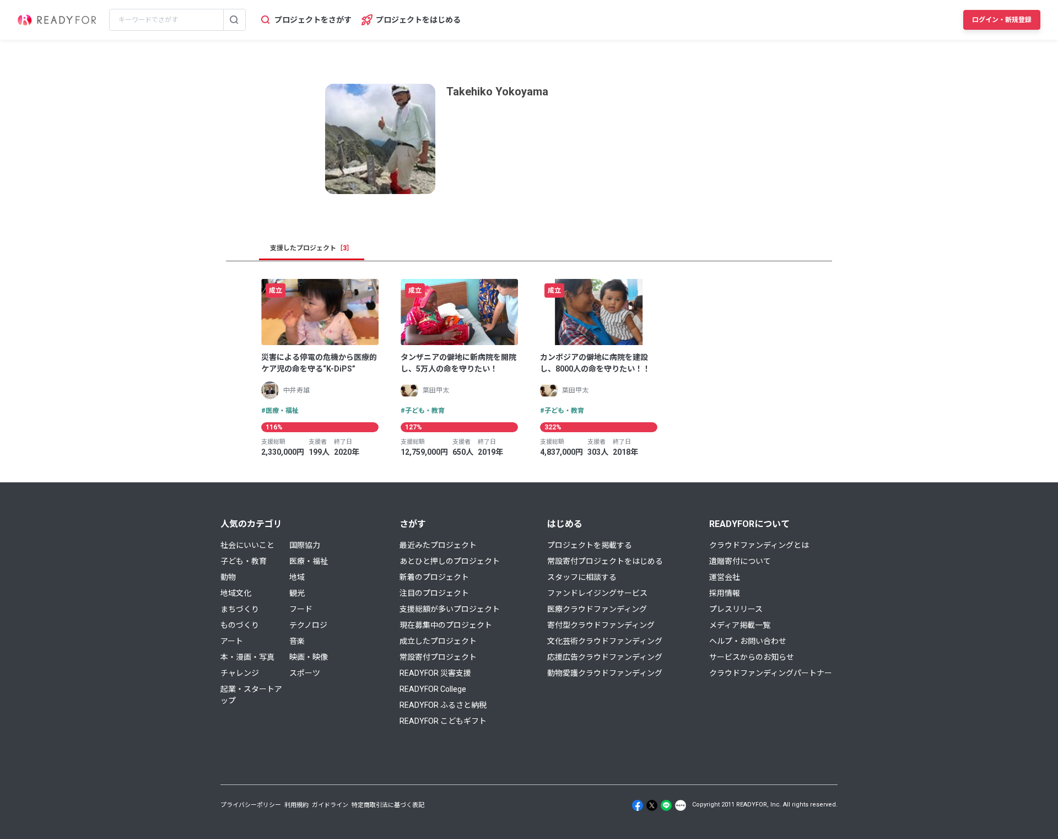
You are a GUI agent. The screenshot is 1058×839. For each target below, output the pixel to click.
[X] (651, 805)
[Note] (680, 805)
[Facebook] (637, 805)
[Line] (666, 805)
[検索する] (234, 20)
